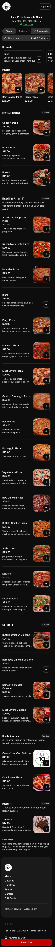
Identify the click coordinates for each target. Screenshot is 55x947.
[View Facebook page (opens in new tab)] (6, 924)
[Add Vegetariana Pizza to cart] (46, 482)
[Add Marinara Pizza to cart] (46, 355)
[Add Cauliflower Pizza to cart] (46, 787)
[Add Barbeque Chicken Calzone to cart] (46, 669)
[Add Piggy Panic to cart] (41, 89)
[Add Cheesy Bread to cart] (46, 132)
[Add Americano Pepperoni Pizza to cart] (46, 229)
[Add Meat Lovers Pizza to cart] (18, 89)
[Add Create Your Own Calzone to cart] (46, 763)
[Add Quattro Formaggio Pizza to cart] (46, 406)
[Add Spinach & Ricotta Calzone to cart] (46, 695)
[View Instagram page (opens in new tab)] (11, 924)
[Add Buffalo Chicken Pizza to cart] (46, 533)
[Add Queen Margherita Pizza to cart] (46, 254)
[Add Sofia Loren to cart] (46, 558)
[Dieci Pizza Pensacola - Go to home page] (6, 6)
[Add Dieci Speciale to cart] (46, 608)
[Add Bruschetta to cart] (46, 157)
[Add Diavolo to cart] (46, 583)
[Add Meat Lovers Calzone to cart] (46, 719)
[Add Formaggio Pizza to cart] (46, 457)
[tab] (9, 31)
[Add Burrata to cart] (46, 182)
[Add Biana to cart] (46, 304)
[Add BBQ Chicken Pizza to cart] (46, 507)
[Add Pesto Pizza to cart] (46, 431)
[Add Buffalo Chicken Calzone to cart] (46, 645)
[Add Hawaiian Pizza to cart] (46, 279)
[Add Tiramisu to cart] (46, 829)
